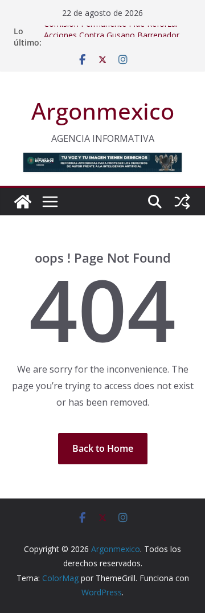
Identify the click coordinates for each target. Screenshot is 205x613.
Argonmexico (102, 110)
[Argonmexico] (22, 201)
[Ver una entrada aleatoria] (182, 201)
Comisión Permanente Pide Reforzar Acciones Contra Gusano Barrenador (111, 31)
